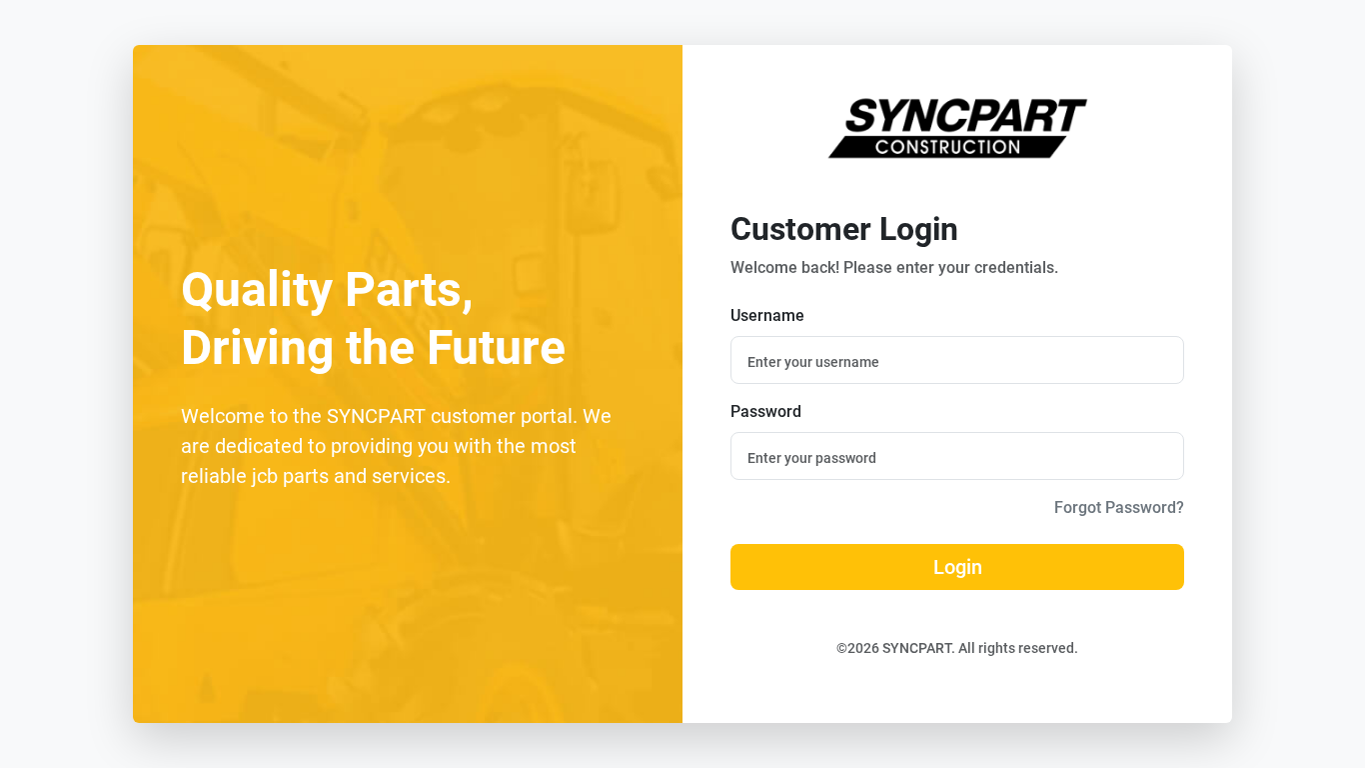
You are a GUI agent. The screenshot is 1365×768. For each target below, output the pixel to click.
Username (767, 315)
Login (957, 567)
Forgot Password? (1119, 507)
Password (765, 411)
